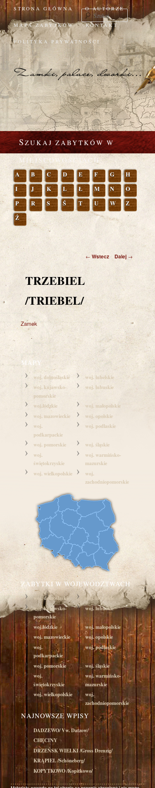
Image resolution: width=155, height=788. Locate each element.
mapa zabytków (44, 24)
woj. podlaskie (100, 426)
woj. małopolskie (103, 405)
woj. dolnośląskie (51, 377)
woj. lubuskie (99, 387)
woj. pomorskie (49, 444)
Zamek (29, 323)
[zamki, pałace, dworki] (77, 66)
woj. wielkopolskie (52, 473)
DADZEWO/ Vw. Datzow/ (60, 730)
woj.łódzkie (45, 405)
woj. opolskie (99, 416)
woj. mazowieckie (51, 416)
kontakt (102, 24)
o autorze (104, 8)
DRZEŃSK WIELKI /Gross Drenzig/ (72, 750)
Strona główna (43, 8)
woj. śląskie (97, 444)
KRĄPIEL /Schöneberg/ (59, 760)
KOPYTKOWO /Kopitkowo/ (63, 770)
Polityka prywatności (57, 41)
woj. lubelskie (99, 377)
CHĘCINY (45, 740)
